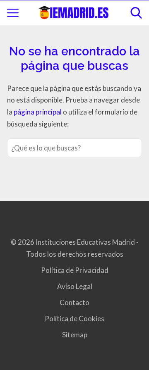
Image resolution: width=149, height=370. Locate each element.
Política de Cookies (74, 318)
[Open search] (136, 13)
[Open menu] (13, 13)
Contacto (74, 302)
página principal (38, 111)
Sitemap (74, 334)
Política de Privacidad (74, 270)
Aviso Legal (74, 286)
